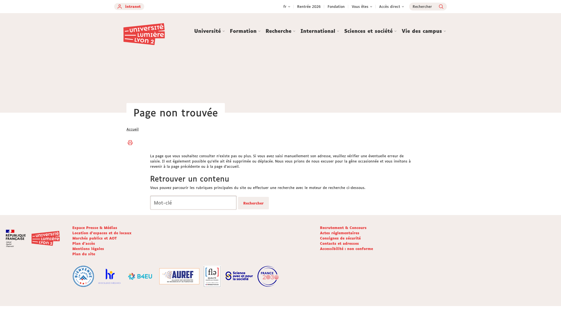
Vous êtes (360, 6)
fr (284, 6)
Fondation (336, 6)
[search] (193, 203)
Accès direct (389, 6)
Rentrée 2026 (309, 6)
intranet (133, 6)
